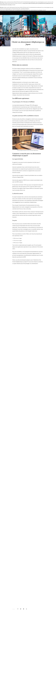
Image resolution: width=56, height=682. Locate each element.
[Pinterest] (52, 13)
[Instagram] (2, 11)
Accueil (10, 13)
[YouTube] (4, 11)
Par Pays (15, 13)
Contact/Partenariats (42, 13)
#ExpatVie (34, 13)
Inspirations (27, 13)
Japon (23, 39)
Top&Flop (21, 13)
